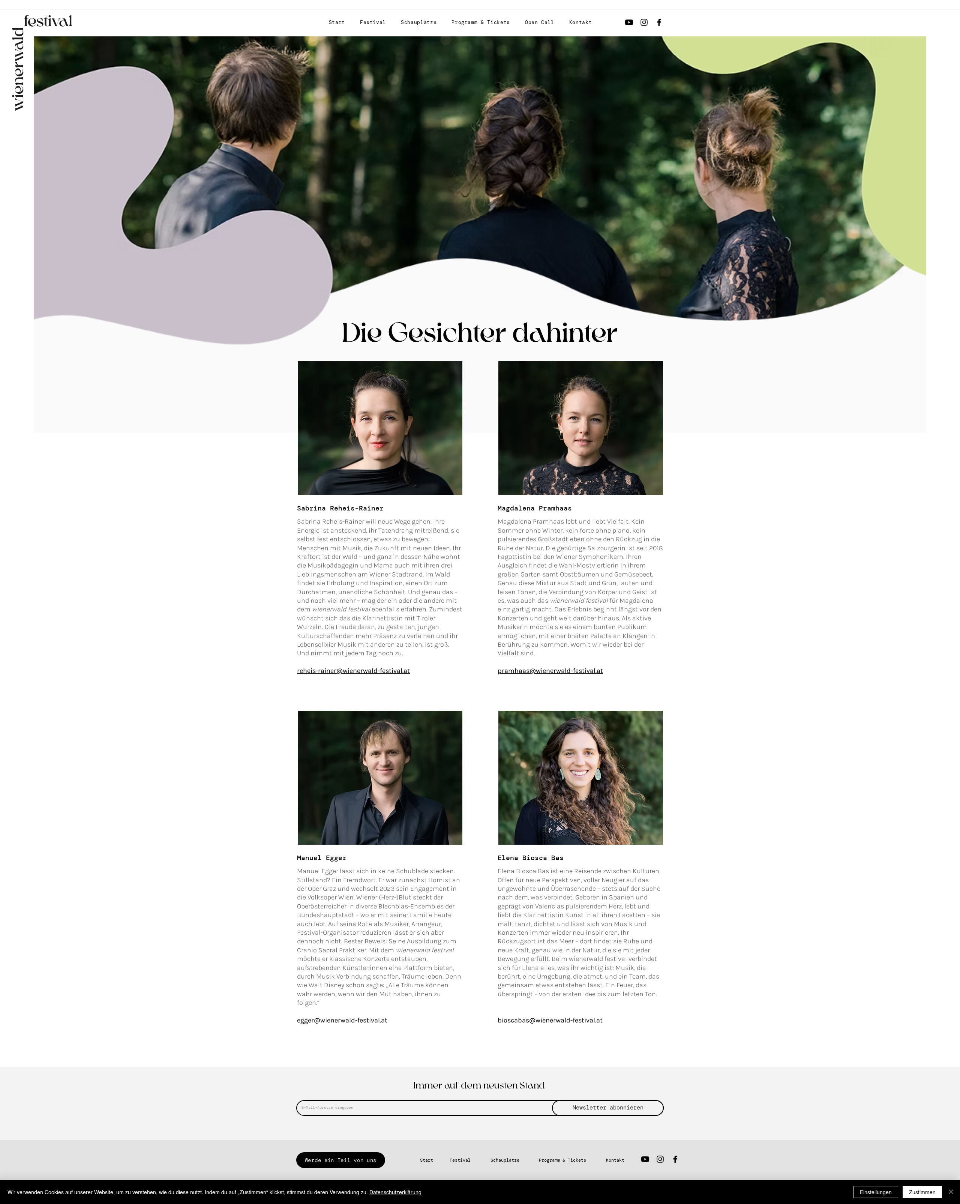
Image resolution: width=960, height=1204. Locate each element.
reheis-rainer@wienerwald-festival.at (353, 671)
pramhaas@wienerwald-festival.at (550, 671)
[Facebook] (659, 22)
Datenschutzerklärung (395, 1192)
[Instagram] (644, 22)
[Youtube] (629, 22)
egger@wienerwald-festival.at (342, 1020)
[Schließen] (951, 1192)
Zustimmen (922, 1192)
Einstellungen (876, 1192)
